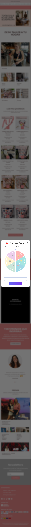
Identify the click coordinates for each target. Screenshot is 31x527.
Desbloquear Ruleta (15, 283)
